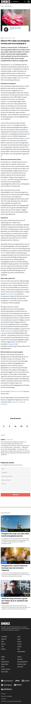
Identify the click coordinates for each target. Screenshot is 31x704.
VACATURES (19, 659)
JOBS (18, 649)
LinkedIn (15, 402)
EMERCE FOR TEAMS (21, 664)
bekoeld (3, 253)
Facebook (4, 404)
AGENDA (3, 656)
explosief (9, 125)
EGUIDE (2, 666)
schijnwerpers (8, 331)
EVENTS (19, 639)
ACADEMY (19, 646)
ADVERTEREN (20, 666)
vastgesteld (11, 344)
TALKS (18, 636)
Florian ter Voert (16, 391)
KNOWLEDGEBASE (21, 651)
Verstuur (15, 494)
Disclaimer (3, 698)
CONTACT (19, 656)
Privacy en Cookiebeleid (6, 696)
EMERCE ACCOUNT (5, 661)
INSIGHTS (19, 641)
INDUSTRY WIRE (4, 671)
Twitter (20, 402)
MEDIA (2, 641)
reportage (4, 179)
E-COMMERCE (4, 636)
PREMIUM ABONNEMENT (22, 661)
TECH (2, 646)
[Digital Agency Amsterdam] (7, 681)
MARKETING (3, 639)
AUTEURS (19, 644)
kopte (11, 64)
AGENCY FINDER (4, 664)
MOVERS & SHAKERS (5, 669)
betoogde (26, 138)
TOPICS (2, 659)
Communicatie (15, 1)
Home (2, 6)
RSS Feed (3, 693)
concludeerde (10, 294)
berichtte (23, 78)
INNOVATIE (3, 649)
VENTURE (3, 644)
